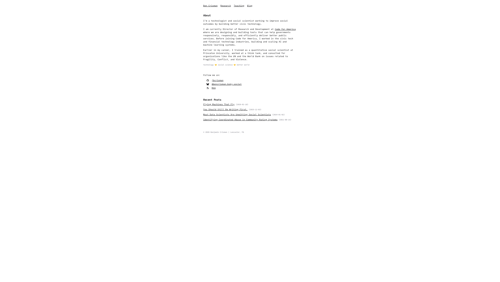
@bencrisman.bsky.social (227, 84)
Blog (249, 6)
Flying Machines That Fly (219, 104)
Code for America (285, 29)
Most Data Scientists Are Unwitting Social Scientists (237, 114)
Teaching (239, 6)
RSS (214, 88)
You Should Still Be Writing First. (225, 109)
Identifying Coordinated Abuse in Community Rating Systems (240, 120)
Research (225, 6)
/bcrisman (217, 80)
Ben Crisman (210, 6)
